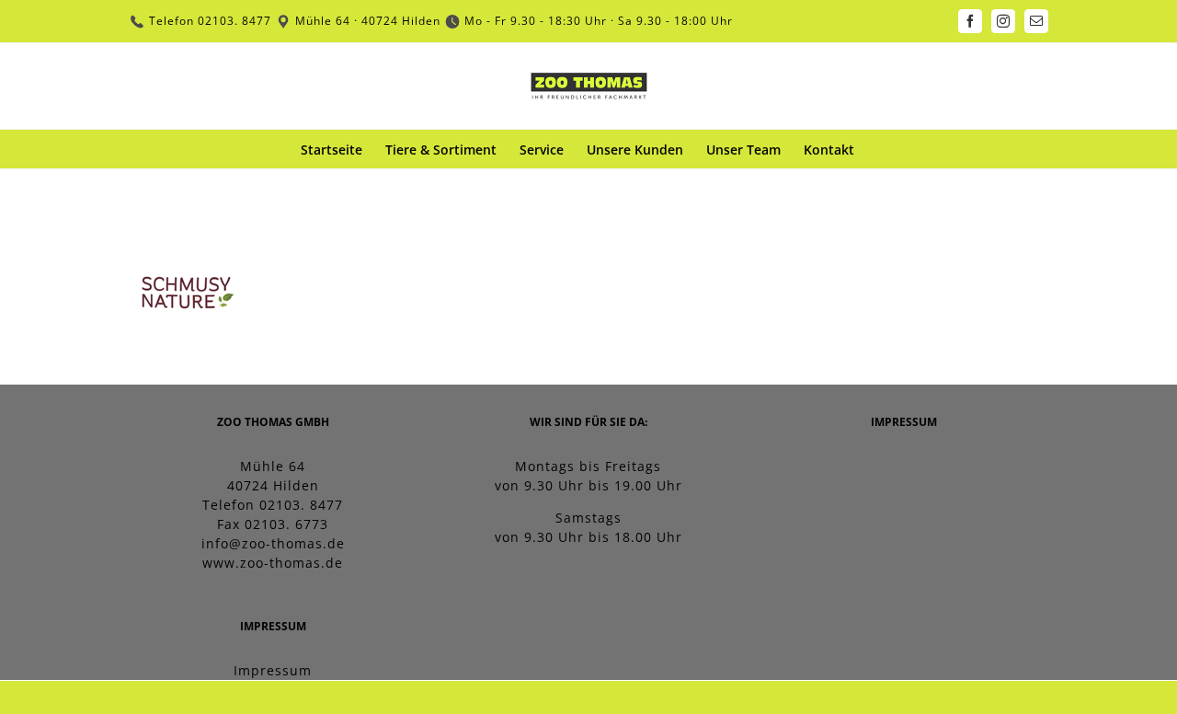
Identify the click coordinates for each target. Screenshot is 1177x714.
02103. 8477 (234, 21)
